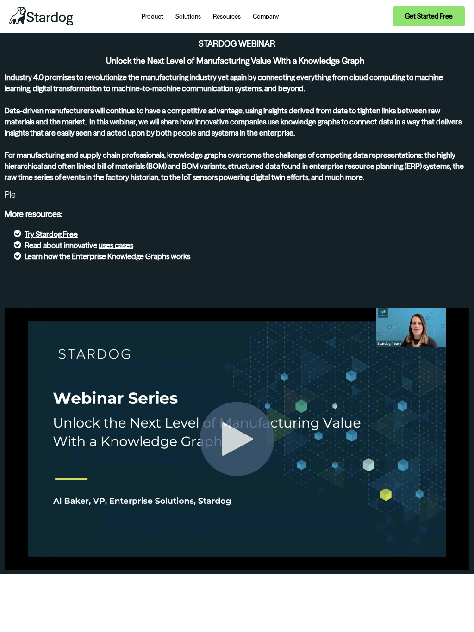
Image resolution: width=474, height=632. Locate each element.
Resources (227, 16)
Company (266, 16)
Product (152, 16)
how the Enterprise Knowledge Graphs (106, 256)
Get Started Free (429, 16)
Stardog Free (57, 234)
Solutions (188, 16)
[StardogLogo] (41, 16)
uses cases (116, 245)
